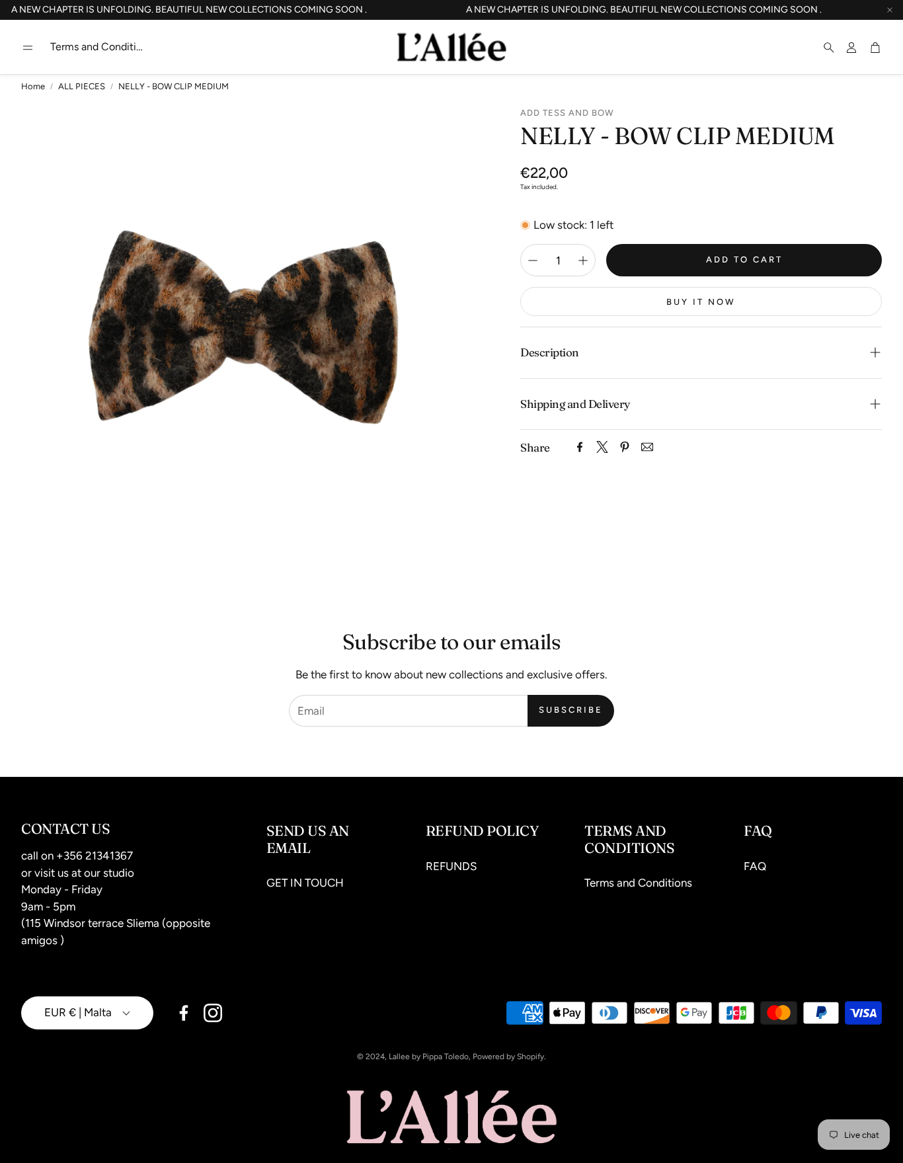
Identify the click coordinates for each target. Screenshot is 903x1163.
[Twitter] (602, 447)
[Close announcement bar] (890, 10)
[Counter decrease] (533, 260)
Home (33, 86)
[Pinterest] (625, 447)
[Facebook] (580, 447)
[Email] (647, 447)
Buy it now (701, 302)
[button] (27, 47)
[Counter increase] (583, 260)
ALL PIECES (81, 86)
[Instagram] (213, 1013)
